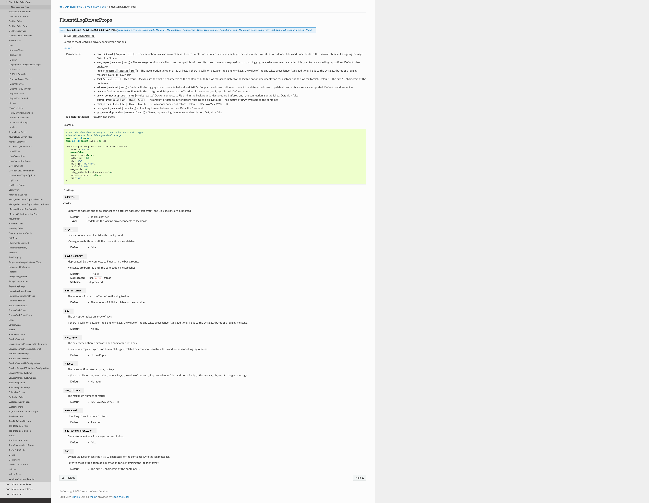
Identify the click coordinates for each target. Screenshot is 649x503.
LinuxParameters (17, 156)
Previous (69, 477)
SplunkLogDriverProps (20, 388)
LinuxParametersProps (20, 161)
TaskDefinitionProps (18, 426)
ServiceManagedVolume (20, 373)
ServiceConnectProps (19, 354)
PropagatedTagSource (19, 267)
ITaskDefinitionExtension (21, 113)
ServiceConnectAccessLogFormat (25, 349)
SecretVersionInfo (17, 335)
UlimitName (14, 460)
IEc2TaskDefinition (18, 74)
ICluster (13, 60)
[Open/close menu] (7, 2)
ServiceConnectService (20, 359)
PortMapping (15, 257)
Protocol (13, 272)
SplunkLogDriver (17, 383)
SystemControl (16, 407)
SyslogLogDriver (17, 397)
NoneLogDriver (16, 228)
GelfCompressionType (19, 17)
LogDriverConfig (17, 185)
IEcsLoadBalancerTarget (20, 79)
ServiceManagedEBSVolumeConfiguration (29, 368)
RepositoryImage (17, 286)
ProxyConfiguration (18, 277)
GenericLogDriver (17, 31)
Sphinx (76, 497)
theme (93, 497)
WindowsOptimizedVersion (22, 479)
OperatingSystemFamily (20, 233)
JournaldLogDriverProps (20, 137)
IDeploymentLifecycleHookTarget (25, 65)
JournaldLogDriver (18, 132)
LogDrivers (14, 190)
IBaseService (15, 55)
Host (11, 45)
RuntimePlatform (17, 301)
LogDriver (14, 180)
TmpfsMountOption (18, 441)
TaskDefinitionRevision (20, 431)
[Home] (60, 6)
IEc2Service (14, 70)
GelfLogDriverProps (18, 26)
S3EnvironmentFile (18, 306)
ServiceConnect (16, 339)
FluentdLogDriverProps (20, 2)
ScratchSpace (15, 325)
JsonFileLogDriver (17, 142)
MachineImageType (18, 195)
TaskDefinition (16, 416)
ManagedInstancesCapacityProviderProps (29, 204)
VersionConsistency (18, 465)
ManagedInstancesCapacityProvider (26, 200)
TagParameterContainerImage (23, 412)
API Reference (73, 6)
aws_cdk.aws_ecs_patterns (19, 489)
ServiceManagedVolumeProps (23, 378)
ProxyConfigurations (18, 281)
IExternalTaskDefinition (20, 89)
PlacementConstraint (19, 243)
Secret (12, 330)
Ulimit (12, 455)
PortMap (13, 253)
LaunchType (14, 151)
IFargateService (16, 94)
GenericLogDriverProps (20, 36)
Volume (12, 469)
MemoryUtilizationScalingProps (24, 214)
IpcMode (13, 127)
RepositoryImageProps (20, 291)
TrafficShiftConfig (17, 450)
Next (358, 477)
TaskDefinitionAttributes (20, 421)
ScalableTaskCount (17, 310)
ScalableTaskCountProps (20, 315)
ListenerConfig (16, 166)
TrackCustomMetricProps (21, 445)
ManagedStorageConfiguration (23, 209)
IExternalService (17, 84)
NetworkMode (16, 224)
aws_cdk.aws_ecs (95, 6)
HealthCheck (15, 41)
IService (13, 103)
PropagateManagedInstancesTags (25, 262)
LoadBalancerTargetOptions (22, 175)
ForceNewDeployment (20, 12)
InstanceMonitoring (18, 123)
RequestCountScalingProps (22, 296)
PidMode (13, 238)
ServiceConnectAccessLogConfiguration (28, 344)
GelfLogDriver (16, 21)
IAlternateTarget (17, 50)
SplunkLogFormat (17, 392)
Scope (12, 320)
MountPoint (14, 219)
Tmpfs (12, 436)
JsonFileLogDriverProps (20, 147)
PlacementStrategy (18, 248)
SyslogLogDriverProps (19, 402)
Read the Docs (120, 497)
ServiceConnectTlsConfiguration (24, 363)
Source (68, 48)
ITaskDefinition (16, 108)
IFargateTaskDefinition (19, 98)
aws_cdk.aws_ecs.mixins (18, 484)
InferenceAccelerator (19, 118)
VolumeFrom (15, 474)
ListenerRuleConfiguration (21, 171)
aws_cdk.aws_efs (14, 494)
